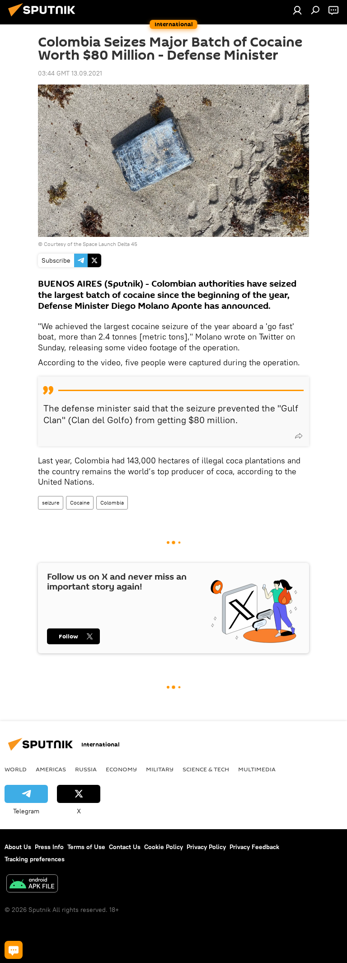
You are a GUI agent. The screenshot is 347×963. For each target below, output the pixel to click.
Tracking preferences (35, 859)
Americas (51, 769)
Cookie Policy (163, 847)
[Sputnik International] (44, 18)
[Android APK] (32, 884)
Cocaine (79, 502)
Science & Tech (206, 769)
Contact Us (125, 847)
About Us (18, 847)
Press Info (49, 847)
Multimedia (257, 769)
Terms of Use (86, 847)
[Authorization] (297, 10)
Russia (86, 769)
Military (160, 769)
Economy (121, 769)
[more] (299, 436)
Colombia (112, 502)
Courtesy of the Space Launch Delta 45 (90, 244)
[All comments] (14, 950)
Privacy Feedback (254, 847)
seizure (50, 502)
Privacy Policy (206, 847)
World (16, 769)
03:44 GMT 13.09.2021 (70, 73)
